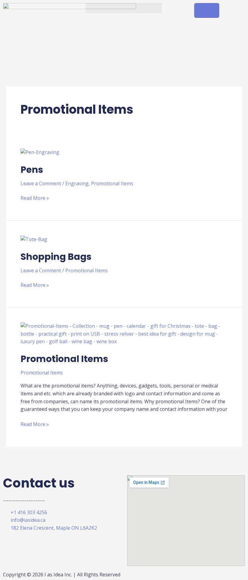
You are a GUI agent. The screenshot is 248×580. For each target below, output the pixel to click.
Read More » (35, 197)
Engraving (77, 183)
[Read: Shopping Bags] (34, 239)
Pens (32, 169)
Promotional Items (112, 183)
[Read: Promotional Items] (124, 333)
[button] (124, 8)
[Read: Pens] (40, 152)
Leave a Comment (41, 183)
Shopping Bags (56, 256)
